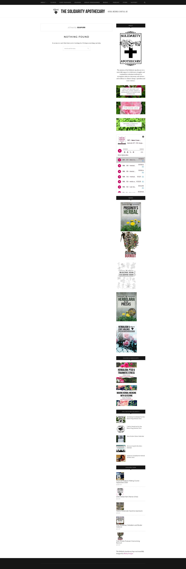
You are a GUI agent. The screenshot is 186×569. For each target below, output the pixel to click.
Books (105, 2)
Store (125, 2)
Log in (49, 7)
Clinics (53, 2)
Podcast (116, 2)
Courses (77, 2)
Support (134, 2)
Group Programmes (92, 2)
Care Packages (65, 2)
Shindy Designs (128, 553)
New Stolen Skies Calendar (135, 436)
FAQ (42, 7)
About (43, 2)
